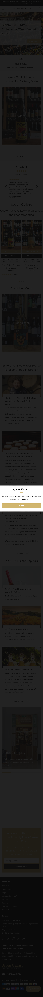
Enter (21, 506)
